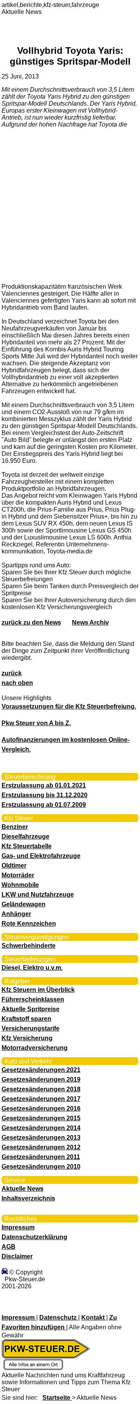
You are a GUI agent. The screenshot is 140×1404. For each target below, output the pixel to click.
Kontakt (93, 1317)
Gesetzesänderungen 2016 (41, 1108)
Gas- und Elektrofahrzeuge (41, 856)
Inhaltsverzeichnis (28, 1198)
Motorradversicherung (35, 1047)
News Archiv (90, 622)
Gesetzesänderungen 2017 (41, 1099)
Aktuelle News (23, 1188)
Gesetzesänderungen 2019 (41, 1079)
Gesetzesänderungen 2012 (41, 1147)
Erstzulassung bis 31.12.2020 (45, 795)
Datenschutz (58, 1317)
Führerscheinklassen (33, 999)
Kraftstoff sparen (26, 1018)
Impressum (18, 1227)
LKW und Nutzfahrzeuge (38, 894)
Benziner (15, 827)
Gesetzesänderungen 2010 (41, 1166)
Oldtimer (14, 865)
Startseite (57, 1397)
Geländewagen (24, 904)
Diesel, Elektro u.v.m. (32, 967)
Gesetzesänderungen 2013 (41, 1137)
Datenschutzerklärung (34, 1237)
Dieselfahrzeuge (25, 836)
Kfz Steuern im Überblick (38, 989)
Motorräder (18, 875)
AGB (9, 1246)
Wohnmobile (20, 885)
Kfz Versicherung (27, 1038)
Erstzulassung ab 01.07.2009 (44, 804)
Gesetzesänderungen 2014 (41, 1128)
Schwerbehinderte (29, 945)
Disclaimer (17, 1256)
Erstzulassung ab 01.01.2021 (44, 785)
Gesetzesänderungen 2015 (41, 1118)
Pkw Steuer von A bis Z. (36, 723)
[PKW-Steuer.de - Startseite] (46, 1368)
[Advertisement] (70, 205)
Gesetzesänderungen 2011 (41, 1157)
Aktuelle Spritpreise (31, 1009)
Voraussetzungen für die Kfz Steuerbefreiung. (69, 706)
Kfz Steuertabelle (27, 846)
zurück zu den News (31, 622)
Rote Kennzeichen (29, 923)
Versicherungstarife (31, 1028)
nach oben (17, 683)
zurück (12, 673)
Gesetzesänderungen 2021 (41, 1070)
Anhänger (16, 914)
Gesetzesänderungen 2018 (41, 1089)
